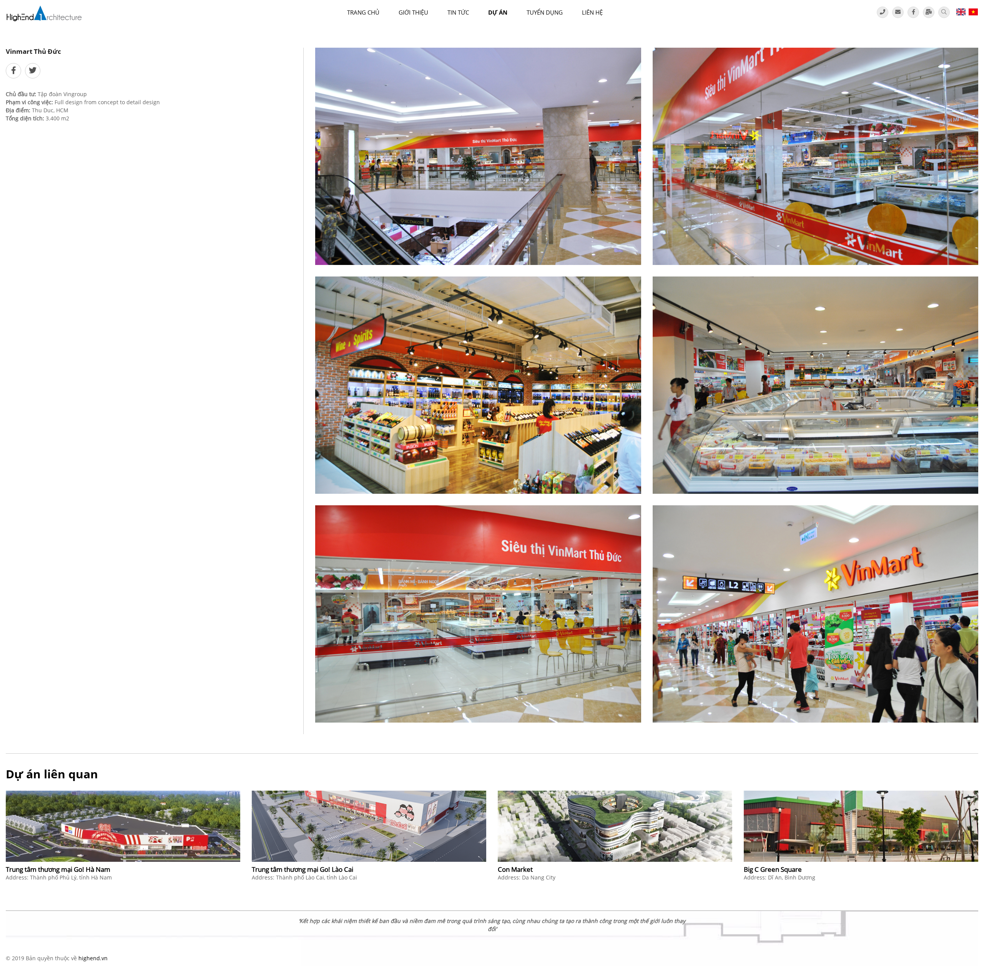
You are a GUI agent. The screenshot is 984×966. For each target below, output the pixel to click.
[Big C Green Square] (861, 826)
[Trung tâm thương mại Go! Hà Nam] (123, 826)
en (961, 11)
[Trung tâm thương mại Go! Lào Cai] (369, 826)
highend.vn (93, 958)
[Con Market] (615, 826)
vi (973, 11)
